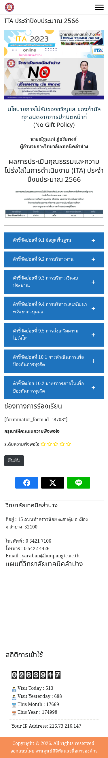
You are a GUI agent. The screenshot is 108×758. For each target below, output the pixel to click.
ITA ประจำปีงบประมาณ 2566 (41, 21)
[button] (54, 240)
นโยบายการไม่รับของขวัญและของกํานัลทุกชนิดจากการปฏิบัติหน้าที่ (54, 113)
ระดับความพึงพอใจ (21, 444)
